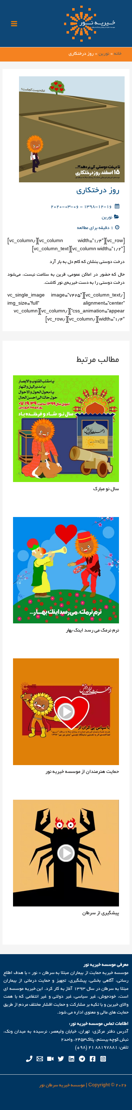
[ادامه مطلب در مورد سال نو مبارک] (66, 429)
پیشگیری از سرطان (100, 913)
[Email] (40, 1059)
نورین (107, 217)
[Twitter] (61, 1059)
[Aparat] (50, 1059)
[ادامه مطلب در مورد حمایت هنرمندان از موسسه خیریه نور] (66, 712)
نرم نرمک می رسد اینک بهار (92, 630)
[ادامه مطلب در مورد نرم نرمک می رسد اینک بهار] (66, 571)
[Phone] (29, 1059)
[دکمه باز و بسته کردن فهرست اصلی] (14, 23)
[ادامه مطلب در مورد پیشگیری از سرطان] (66, 854)
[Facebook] (92, 1059)
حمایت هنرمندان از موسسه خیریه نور (82, 772)
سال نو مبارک (106, 489)
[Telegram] (82, 1059)
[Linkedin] (71, 1059)
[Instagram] (103, 1059)
